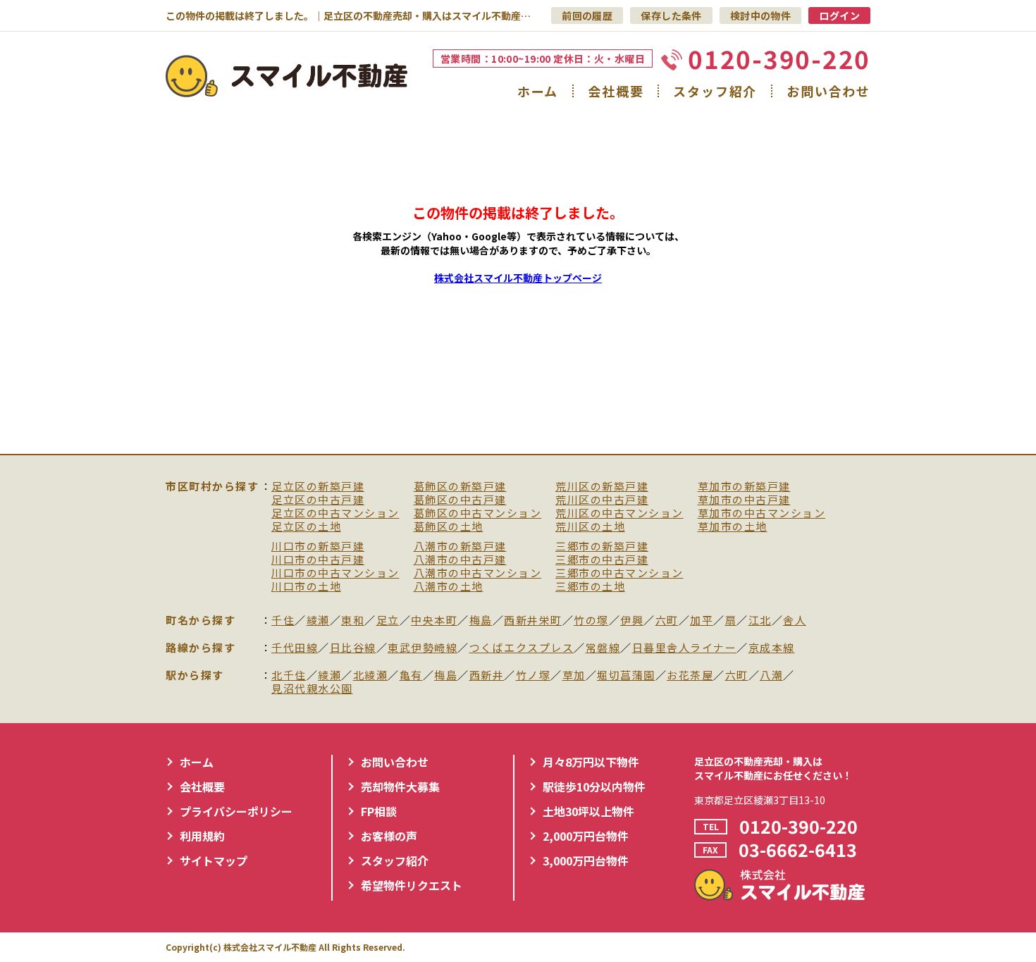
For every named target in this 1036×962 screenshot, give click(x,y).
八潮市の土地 (448, 586)
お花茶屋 (690, 675)
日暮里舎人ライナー (684, 648)
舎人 (794, 620)
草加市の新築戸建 (744, 486)
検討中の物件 (760, 15)
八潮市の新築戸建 (460, 546)
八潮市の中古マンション (478, 573)
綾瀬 (318, 620)
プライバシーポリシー (236, 811)
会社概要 (615, 91)
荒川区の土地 (590, 527)
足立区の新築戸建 (317, 486)
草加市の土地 (732, 527)
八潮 (771, 675)
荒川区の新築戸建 (601, 486)
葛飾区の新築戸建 (460, 486)
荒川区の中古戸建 (601, 500)
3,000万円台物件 (586, 860)
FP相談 (379, 811)
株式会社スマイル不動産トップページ (518, 278)
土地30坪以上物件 (588, 811)
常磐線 (603, 648)
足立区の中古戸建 (317, 500)
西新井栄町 (533, 620)
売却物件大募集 (400, 786)
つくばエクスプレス (521, 648)
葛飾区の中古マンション (478, 513)
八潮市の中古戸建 (460, 560)
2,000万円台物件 (586, 835)
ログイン (839, 15)
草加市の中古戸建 (744, 500)
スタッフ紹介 (715, 91)
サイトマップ (213, 860)
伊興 (631, 620)
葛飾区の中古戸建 (460, 500)
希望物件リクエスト (411, 885)
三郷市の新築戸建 (601, 546)
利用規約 (202, 835)
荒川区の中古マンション (619, 513)
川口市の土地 (306, 586)
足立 (388, 620)
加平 (701, 620)
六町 (667, 620)
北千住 (289, 675)
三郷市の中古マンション (619, 573)
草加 (574, 675)
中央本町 (434, 620)
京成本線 (771, 648)
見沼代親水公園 (312, 689)
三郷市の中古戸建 (601, 560)
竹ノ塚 (533, 675)
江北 (760, 620)
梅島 (481, 620)
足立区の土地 (306, 527)
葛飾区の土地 (448, 527)
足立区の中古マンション (335, 513)
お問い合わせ (828, 91)
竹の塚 (591, 620)
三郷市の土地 (590, 586)
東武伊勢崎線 (422, 648)
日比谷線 (353, 648)
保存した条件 (671, 15)
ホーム (537, 91)
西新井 (487, 675)
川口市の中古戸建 (317, 560)
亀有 (411, 675)
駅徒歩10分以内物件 (594, 786)
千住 (283, 620)
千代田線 (294, 648)
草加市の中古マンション (762, 513)
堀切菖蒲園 (626, 675)
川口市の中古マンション (335, 573)
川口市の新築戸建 (317, 546)
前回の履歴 (587, 15)
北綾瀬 (370, 675)
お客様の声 (389, 835)
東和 (352, 620)
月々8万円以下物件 (591, 761)
